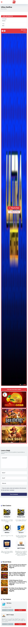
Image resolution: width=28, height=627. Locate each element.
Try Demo (14, 399)
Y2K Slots (8, 603)
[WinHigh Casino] (21, 515)
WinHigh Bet (7, 516)
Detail (8, 624)
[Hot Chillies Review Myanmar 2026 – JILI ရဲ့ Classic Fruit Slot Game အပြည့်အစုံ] (4, 594)
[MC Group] (14, 2)
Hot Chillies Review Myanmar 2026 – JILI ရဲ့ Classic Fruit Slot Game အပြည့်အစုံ (17, 589)
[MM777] (7, 546)
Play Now (20, 610)
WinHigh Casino (21, 516)
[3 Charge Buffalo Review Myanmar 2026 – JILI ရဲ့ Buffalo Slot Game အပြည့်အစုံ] (4, 570)
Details (7, 610)
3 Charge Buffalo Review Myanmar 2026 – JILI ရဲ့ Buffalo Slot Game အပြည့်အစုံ (18, 566)
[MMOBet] (7, 530)
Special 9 (21, 532)
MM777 (7, 548)
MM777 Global (21, 548)
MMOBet (7, 532)
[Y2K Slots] (3, 605)
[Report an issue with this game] (2, 31)
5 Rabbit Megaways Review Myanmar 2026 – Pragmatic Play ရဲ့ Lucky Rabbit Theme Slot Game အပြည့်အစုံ (18, 582)
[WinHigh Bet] (7, 515)
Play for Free (15, 212)
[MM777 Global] (21, 546)
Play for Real (15, 208)
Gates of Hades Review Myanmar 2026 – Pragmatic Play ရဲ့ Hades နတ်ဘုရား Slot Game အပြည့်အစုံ (17, 574)
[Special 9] (21, 530)
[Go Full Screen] (5, 31)
